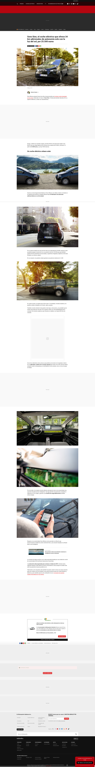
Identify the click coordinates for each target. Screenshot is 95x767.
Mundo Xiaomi (19, 750)
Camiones (26, 29)
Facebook (69, 3)
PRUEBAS (22, 3)
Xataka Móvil (19, 745)
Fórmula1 (19, 717)
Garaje (64, 29)
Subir (75, 738)
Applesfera (18, 747)
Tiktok (77, 3)
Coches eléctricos (47, 643)
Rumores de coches (20, 723)
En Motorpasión (47, 550)
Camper (31, 29)
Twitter (75, 3)
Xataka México (19, 757)
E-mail (40, 46)
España (56, 29)
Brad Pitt (52, 29)
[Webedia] (75, 1)
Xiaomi (42, 29)
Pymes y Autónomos (74, 745)
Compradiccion (64, 747)
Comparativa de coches (41, 724)
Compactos (19, 720)
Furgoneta (60, 29)
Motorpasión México (56, 757)
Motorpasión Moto (56, 745)
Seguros (38, 29)
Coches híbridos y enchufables (37, 643)
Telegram (67, 3)
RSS (64, 729)
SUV (28, 720)
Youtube (73, 3)
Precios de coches (31, 723)
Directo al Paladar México (47, 758)
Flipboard (38, 46)
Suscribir (66, 718)
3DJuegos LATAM (29, 757)
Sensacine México (38, 757)
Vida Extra (27, 745)
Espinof (36, 745)
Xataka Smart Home (20, 748)
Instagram (71, 3)
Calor (35, 29)
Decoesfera (64, 745)
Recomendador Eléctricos (54, 3)
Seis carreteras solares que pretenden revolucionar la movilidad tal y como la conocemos (55, 552)
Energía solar (55, 643)
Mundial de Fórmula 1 (42, 726)
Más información (62, 636)
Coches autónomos (20, 726)
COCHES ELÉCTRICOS (30, 3)
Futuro (29, 726)
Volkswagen (47, 29)
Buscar (76, 734)
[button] (34, 92)
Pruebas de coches (41, 720)
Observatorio (40, 3)
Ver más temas (20, 729)
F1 (45, 3)
